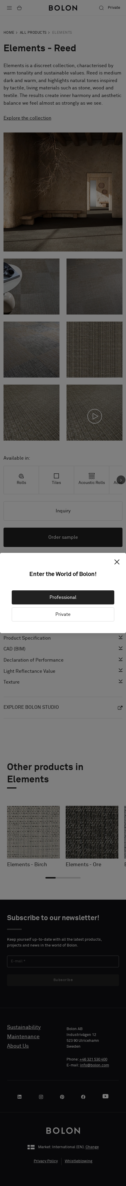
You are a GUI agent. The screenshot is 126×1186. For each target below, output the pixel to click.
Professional (63, 597)
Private (63, 614)
